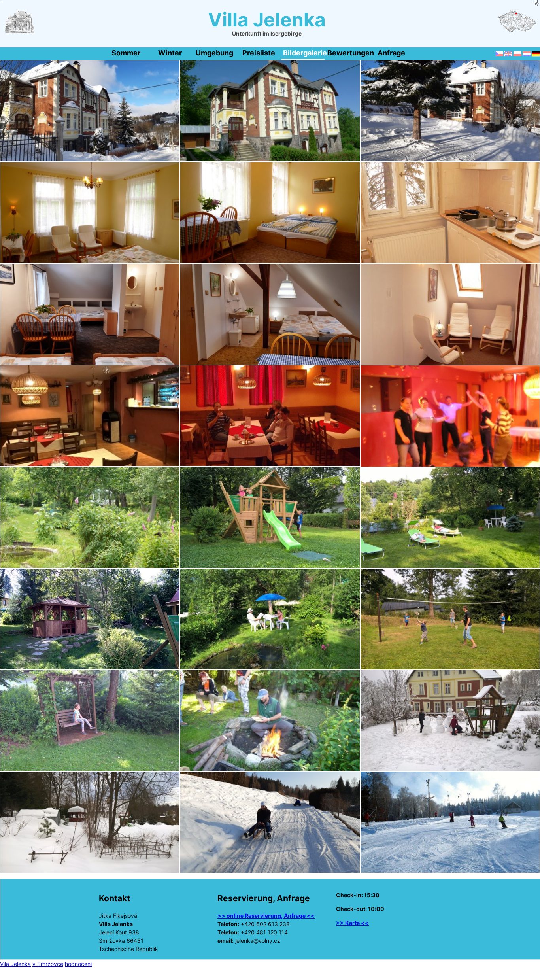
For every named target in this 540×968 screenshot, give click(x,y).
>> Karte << (352, 922)
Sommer (125, 53)
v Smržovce (47, 963)
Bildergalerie (304, 53)
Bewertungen (348, 53)
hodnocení (78, 963)
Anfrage (391, 53)
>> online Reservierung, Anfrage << (266, 915)
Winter (170, 53)
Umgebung (214, 53)
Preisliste (258, 53)
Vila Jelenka (15, 963)
